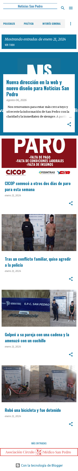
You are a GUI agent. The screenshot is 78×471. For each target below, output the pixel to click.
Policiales (9, 23)
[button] (69, 125)
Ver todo (10, 45)
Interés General (51, 23)
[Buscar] (62, 8)
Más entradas (39, 443)
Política (29, 23)
